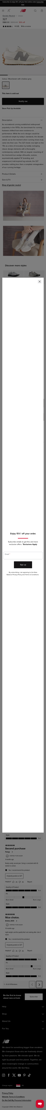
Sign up (23, 565)
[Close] (40, 282)
